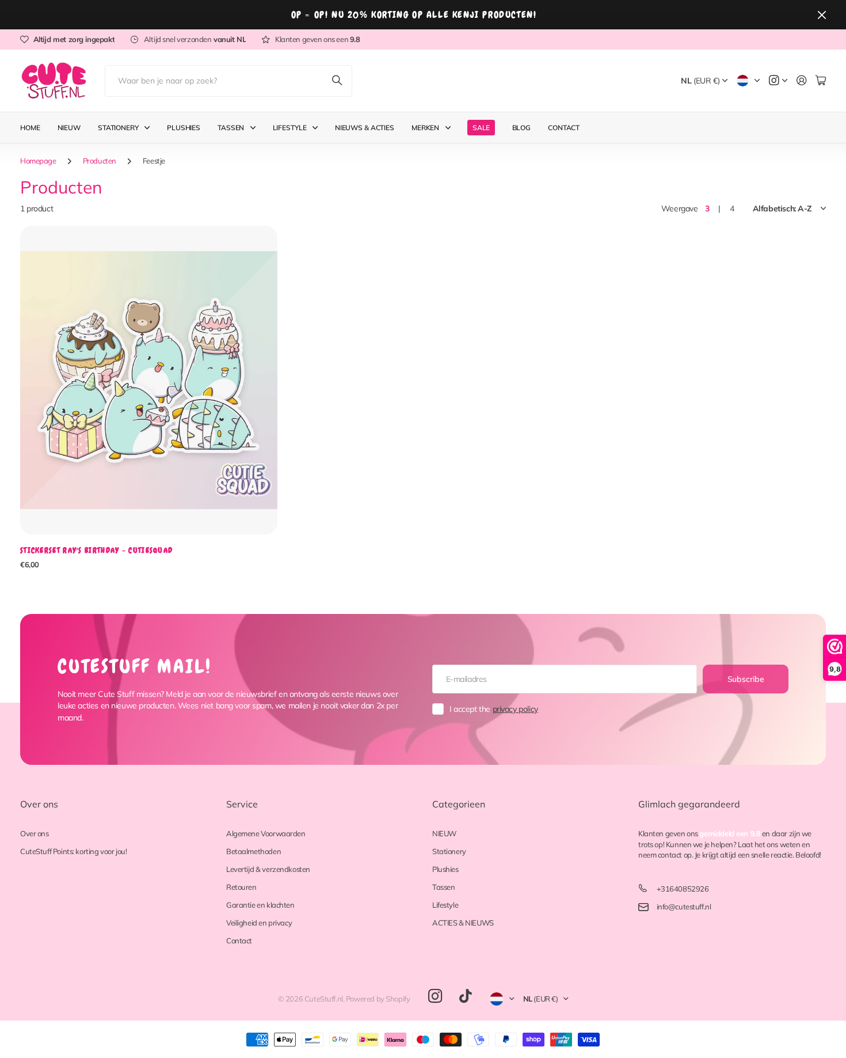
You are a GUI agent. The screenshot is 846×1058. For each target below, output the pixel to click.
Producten (99, 160)
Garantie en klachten (260, 904)
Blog (521, 127)
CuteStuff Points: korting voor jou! (73, 851)
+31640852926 (683, 888)
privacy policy (515, 709)
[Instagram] (435, 996)
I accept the (493, 709)
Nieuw (69, 127)
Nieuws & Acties (364, 127)
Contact (564, 127)
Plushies (183, 127)
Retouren (241, 887)
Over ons (39, 804)
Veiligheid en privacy (259, 922)
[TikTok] (465, 996)
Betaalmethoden (253, 851)
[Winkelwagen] (820, 81)
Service (242, 804)
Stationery (118, 127)
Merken (425, 127)
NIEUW (444, 833)
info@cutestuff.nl (684, 906)
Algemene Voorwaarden (266, 833)
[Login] (802, 81)
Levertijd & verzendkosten (268, 869)
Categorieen (458, 804)
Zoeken (337, 81)
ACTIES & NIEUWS (463, 922)
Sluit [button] (822, 14)
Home (30, 127)
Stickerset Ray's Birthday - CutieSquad (96, 550)
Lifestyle (290, 127)
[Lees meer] (778, 81)
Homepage (38, 160)
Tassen (231, 127)
